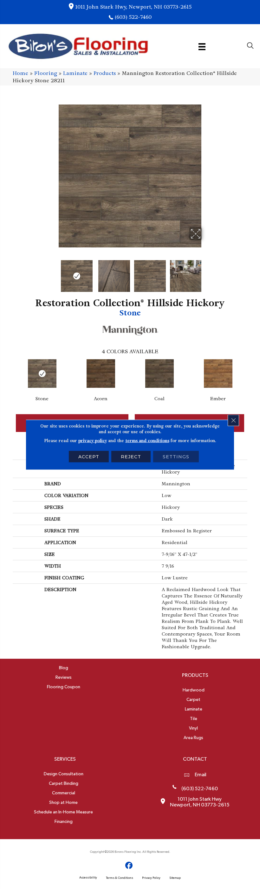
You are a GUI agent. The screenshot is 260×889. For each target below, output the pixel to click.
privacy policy (92, 440)
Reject (131, 456)
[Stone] (42, 373)
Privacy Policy (151, 877)
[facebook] (129, 866)
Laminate (75, 73)
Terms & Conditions (119, 877)
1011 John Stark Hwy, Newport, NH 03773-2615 (133, 6)
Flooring (45, 73)
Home (20, 73)
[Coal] (159, 373)
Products (105, 73)
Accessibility (88, 877)
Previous (54, 273)
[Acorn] (100, 373)
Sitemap (175, 877)
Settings (176, 456)
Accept (88, 456)
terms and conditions (147, 440)
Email (200, 774)
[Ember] (218, 373)
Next (206, 273)
